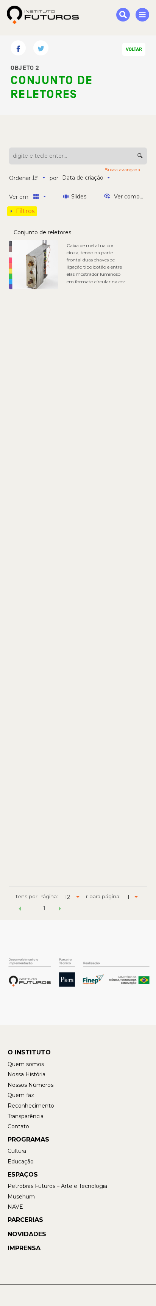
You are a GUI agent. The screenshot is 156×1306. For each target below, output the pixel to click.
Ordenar (20, 178)
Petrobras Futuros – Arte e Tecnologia (57, 1186)
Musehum (21, 1196)
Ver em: (20, 197)
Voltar (134, 49)
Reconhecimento (31, 1105)
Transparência (26, 1116)
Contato (18, 1126)
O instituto (29, 1052)
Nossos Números (30, 1085)
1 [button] (44, 908)
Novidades (27, 1234)
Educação (21, 1161)
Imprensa (24, 1248)
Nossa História (26, 1074)
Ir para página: (102, 896)
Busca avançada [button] (123, 169)
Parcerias (25, 1219)
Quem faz (21, 1095)
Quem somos (26, 1064)
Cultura (17, 1151)
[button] (19, 909)
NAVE (15, 1206)
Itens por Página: (36, 896)
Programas (28, 1139)
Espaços (23, 1174)
